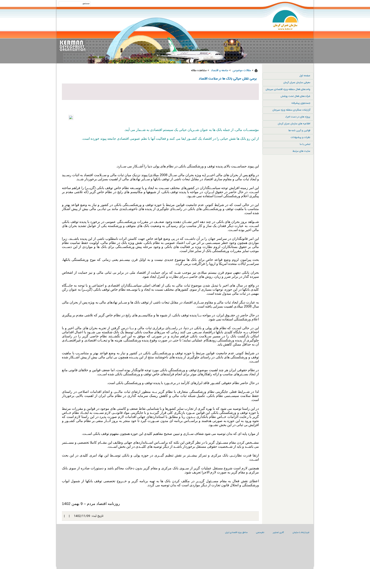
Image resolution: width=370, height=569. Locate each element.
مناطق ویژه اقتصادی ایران (236, 532)
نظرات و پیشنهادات (300, 137)
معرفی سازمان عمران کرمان (296, 82)
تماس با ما (305, 144)
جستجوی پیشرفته (300, 103)
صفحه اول (304, 76)
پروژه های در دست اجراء (297, 117)
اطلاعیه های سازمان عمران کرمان (294, 124)
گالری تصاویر (278, 532)
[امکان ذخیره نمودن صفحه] (160, 91)
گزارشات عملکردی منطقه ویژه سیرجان (291, 110)
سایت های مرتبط (301, 151)
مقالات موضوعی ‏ (241, 70)
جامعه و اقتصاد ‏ (219, 70)
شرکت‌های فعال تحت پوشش (295, 96)
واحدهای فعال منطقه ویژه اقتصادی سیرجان (288, 89)
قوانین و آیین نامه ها (299, 130)
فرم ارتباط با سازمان (300, 532)
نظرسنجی (260, 532)
